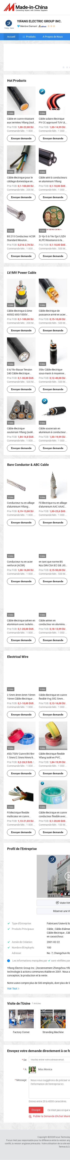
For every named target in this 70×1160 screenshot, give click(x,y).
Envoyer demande (21, 138)
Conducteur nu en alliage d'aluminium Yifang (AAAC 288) (20, 506)
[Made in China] (26, 7)
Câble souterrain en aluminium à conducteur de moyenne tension (52, 432)
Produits (31, 36)
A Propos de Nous (53, 36)
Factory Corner (21, 1032)
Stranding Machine (53, 1032)
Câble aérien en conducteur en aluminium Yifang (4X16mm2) (53, 624)
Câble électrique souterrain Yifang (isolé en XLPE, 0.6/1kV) (20, 432)
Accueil (11, 36)
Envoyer (36, 1110)
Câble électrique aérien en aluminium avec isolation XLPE (21, 624)
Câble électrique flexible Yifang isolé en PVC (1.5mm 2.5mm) (52, 757)
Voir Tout (12, 988)
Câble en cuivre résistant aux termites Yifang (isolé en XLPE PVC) (21, 122)
